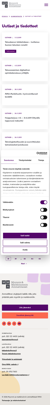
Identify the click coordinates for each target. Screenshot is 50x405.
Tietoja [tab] (41, 160)
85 (40, 259)
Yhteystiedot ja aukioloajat (12, 359)
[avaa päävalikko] (46, 4)
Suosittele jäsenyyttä (25, 315)
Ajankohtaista (16, 16)
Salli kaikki (25, 236)
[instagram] (14, 323)
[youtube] (19, 323)
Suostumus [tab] (9, 160)
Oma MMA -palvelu (9, 364)
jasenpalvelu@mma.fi (10, 340)
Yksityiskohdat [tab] (25, 160)
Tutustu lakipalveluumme (11, 354)
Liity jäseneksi (25, 308)
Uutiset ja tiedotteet (33, 16)
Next (24, 264)
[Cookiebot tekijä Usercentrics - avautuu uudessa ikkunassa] (36, 153)
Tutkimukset (10, 51)
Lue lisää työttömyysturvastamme (15, 375)
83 (25, 259)
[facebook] (4, 323)
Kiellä (25, 250)
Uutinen (8, 37)
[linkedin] (9, 323)
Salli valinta (25, 243)
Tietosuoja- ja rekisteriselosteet (14, 400)
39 (16, 259)
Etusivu (5, 16)
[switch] (43, 210)
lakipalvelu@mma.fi (9, 351)
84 (32, 259)
